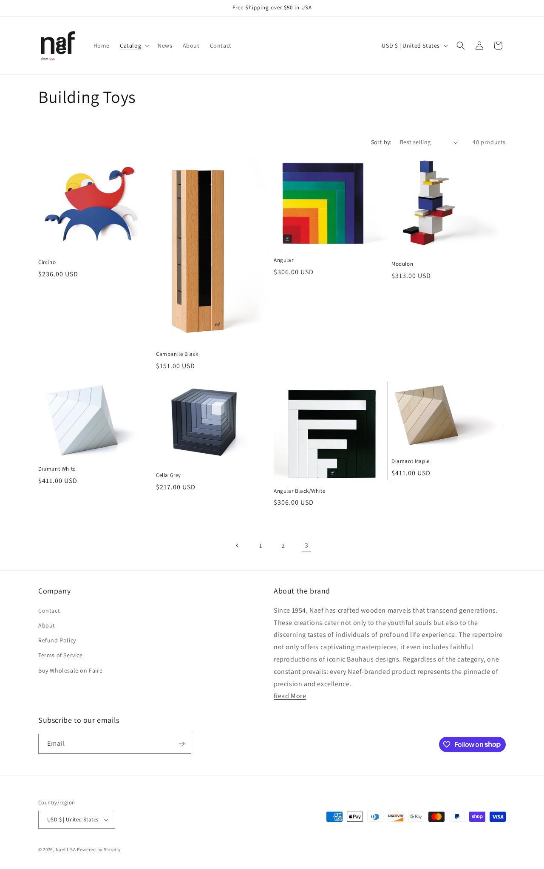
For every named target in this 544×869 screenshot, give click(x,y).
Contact (49, 610)
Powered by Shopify (99, 849)
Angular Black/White (299, 491)
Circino (47, 262)
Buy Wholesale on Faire (70, 670)
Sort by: (381, 142)
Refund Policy (57, 640)
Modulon (402, 264)
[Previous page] (237, 545)
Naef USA (66, 849)
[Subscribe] (181, 744)
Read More (290, 695)
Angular (283, 260)
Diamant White (57, 469)
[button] (134, 45)
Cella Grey (168, 475)
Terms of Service (60, 655)
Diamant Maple (410, 461)
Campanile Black (177, 354)
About (46, 625)
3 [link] (307, 545)
